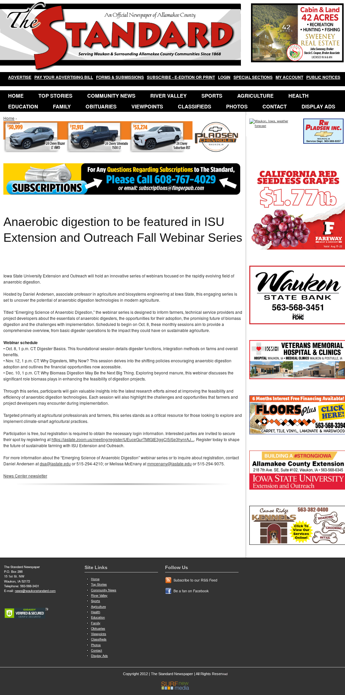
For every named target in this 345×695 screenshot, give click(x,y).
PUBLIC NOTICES (323, 77)
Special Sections (253, 77)
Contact (274, 106)
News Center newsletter (25, 475)
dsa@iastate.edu (55, 463)
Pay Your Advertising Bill (63, 77)
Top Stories (55, 95)
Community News (111, 95)
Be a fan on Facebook (191, 590)
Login (224, 77)
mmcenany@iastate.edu (169, 463)
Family (62, 106)
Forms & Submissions (120, 77)
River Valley (168, 95)
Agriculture (255, 95)
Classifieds (194, 106)
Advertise (19, 77)
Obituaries (101, 106)
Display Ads (318, 106)
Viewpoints (147, 106)
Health (298, 95)
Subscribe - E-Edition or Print (181, 77)
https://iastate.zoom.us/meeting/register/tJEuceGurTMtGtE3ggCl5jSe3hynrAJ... (123, 439)
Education (23, 106)
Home (16, 95)
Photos (237, 106)
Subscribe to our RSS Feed (195, 580)
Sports (211, 95)
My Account (289, 77)
